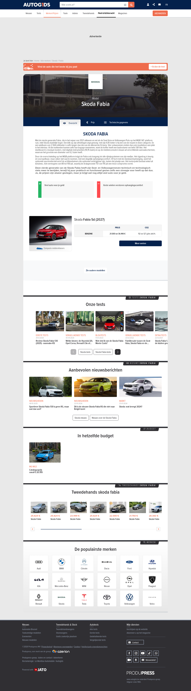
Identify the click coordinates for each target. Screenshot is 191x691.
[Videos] (129, 660)
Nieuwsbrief (151, 660)
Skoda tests (85, 352)
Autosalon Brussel (29, 629)
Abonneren (160, 13)
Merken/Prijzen (52, 13)
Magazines (122, 13)
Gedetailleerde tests (98, 636)
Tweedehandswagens (65, 629)
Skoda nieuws (81, 417)
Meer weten (140, 243)
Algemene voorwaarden (63, 646)
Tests (39, 13)
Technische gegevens (118, 122)
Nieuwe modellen (29, 640)
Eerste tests (95, 632)
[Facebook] (129, 653)
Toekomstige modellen (31, 632)
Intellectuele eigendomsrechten (94, 646)
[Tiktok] (149, 653)
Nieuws (29, 13)
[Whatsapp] (156, 653)
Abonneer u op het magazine (138, 632)
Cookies (77, 646)
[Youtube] (142, 653)
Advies (75, 13)
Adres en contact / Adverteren (50, 657)
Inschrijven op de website (137, 629)
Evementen (26, 636)
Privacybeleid (46, 646)
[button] (118, 352)
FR (166, 4)
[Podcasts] (136, 660)
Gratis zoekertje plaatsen (66, 636)
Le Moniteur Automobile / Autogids (49, 661)
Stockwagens (61, 632)
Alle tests (93, 629)
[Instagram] (136, 653)
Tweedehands (88, 13)
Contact (135, 642)
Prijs (92, 122)
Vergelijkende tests (98, 640)
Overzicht (72, 123)
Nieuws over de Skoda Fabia (104, 417)
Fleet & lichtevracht (106, 13)
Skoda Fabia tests (103, 352)
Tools (65, 13)
